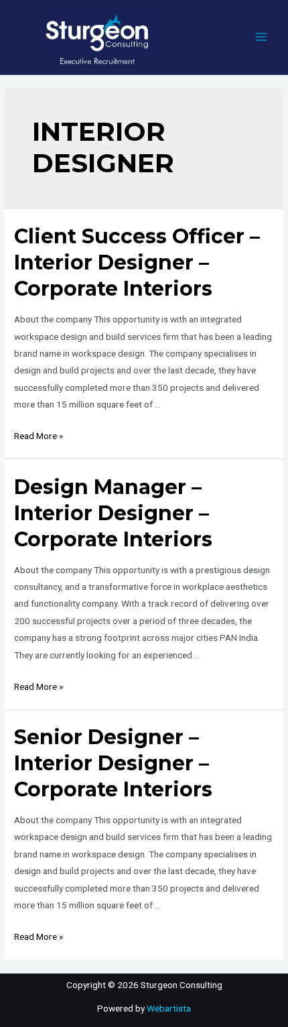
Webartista (169, 1008)
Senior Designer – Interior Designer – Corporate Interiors (113, 763)
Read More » (38, 435)
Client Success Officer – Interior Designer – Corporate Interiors (137, 262)
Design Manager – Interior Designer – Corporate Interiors (113, 513)
